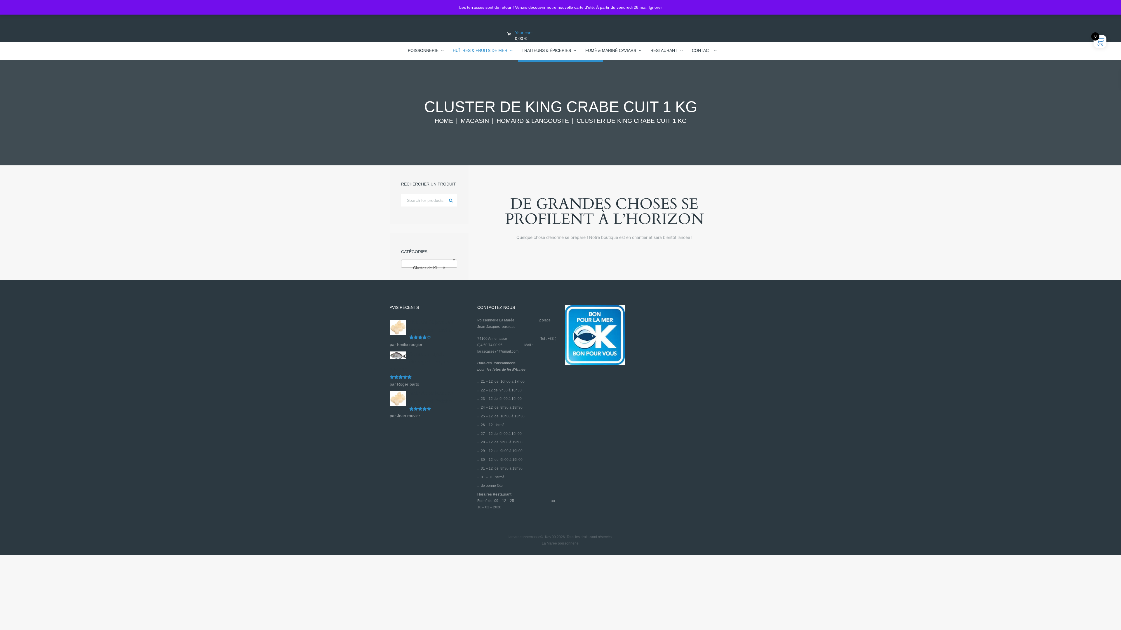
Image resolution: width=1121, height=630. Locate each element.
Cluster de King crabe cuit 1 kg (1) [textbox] (430, 267)
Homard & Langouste (533, 121)
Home (444, 121)
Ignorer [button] (655, 7)
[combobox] (429, 264)
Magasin (475, 121)
